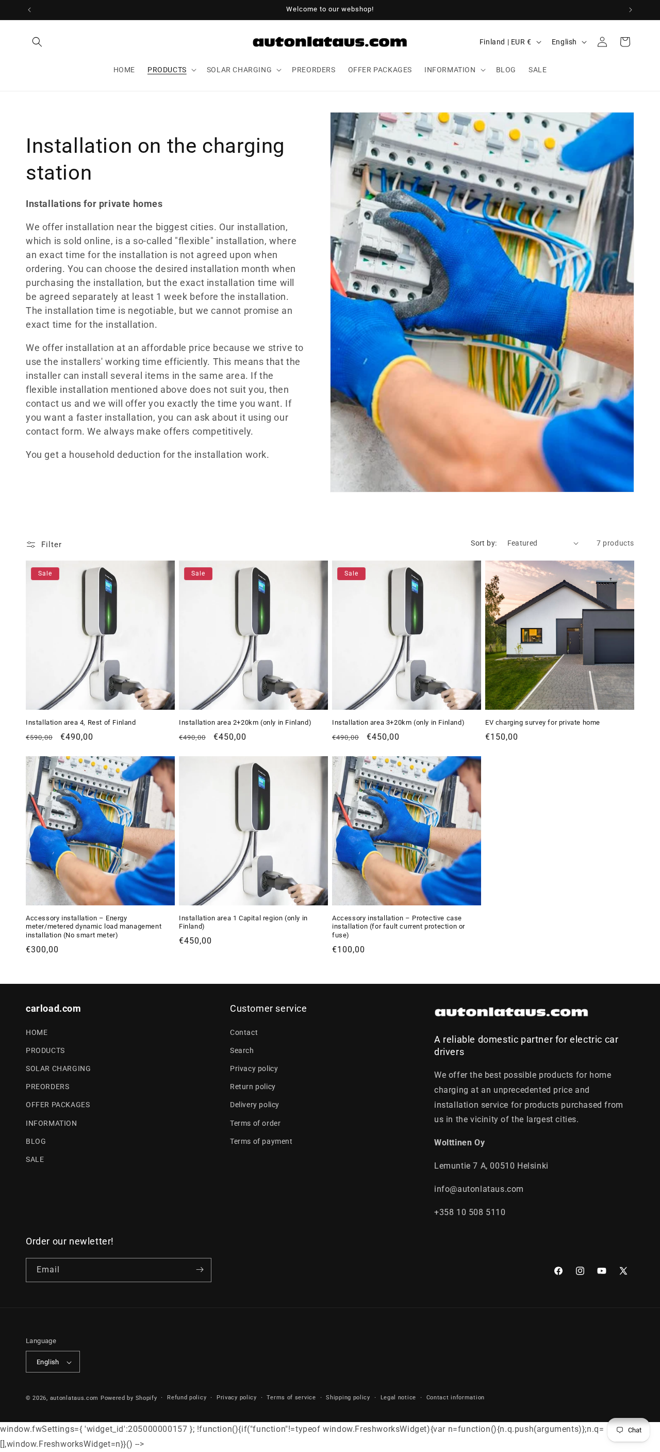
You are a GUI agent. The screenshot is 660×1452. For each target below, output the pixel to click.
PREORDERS (47, 1086)
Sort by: (484, 543)
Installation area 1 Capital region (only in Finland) (243, 922)
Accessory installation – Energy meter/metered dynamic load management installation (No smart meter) (93, 926)
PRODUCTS (45, 1050)
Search (242, 1050)
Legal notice (398, 1398)
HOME (36, 1032)
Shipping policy (348, 1398)
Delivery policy (254, 1104)
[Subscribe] (199, 1269)
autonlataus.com (74, 1398)
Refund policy (186, 1398)
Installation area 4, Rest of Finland (81, 722)
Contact (244, 1032)
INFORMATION (51, 1123)
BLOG (36, 1141)
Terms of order (255, 1123)
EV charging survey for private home (542, 722)
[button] (37, 41)
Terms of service (291, 1398)
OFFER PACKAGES (58, 1104)
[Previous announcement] (29, 10)
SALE (35, 1159)
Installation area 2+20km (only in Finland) (245, 722)
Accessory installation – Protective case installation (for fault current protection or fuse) (398, 926)
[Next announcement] (630, 10)
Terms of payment (261, 1141)
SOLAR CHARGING (58, 1068)
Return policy (253, 1086)
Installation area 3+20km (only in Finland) (398, 722)
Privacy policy (254, 1068)
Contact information (455, 1398)
